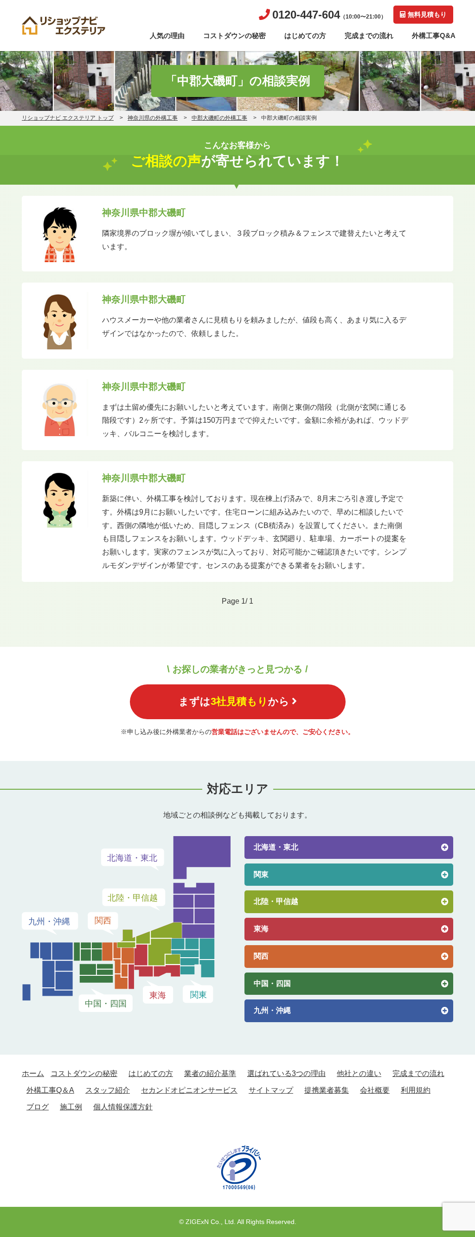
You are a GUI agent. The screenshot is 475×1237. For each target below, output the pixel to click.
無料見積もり (427, 14)
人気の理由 (167, 35)
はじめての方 (305, 35)
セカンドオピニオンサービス (189, 1090)
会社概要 (375, 1090)
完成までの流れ (369, 35)
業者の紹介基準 (210, 1073)
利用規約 (415, 1090)
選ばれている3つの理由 (286, 1073)
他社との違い (359, 1073)
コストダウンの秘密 (234, 35)
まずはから (234, 701)
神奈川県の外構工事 (153, 118)
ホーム (33, 1073)
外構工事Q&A (434, 35)
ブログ (37, 1107)
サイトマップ (271, 1090)
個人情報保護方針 (123, 1107)
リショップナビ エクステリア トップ (68, 118)
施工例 (71, 1107)
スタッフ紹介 (107, 1090)
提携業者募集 (326, 1090)
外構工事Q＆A (50, 1090)
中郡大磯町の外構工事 (219, 118)
